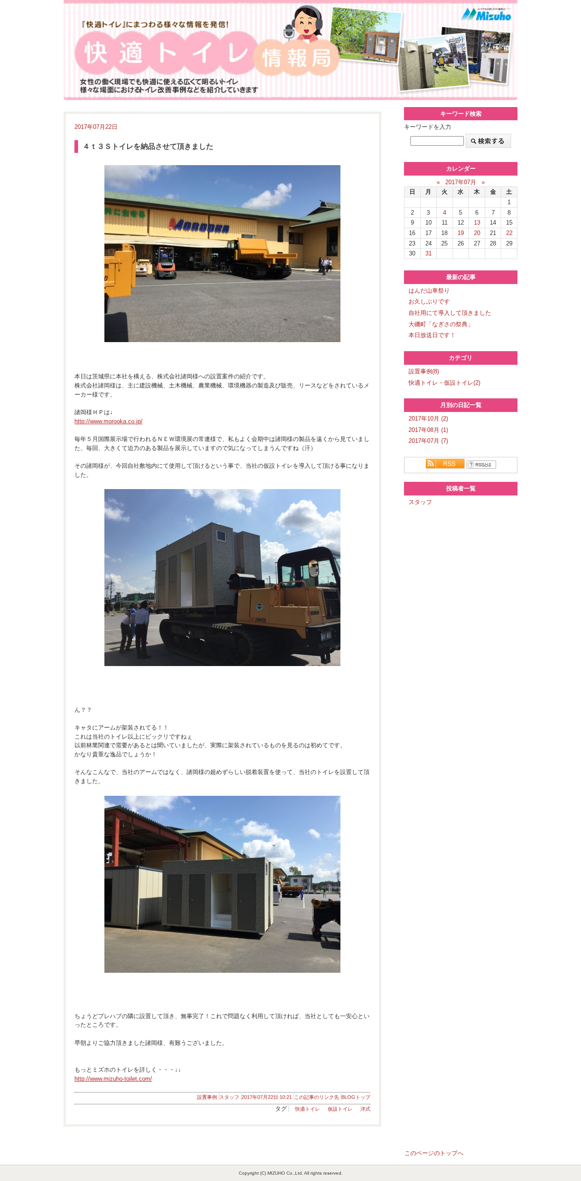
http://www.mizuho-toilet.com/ (113, 1078)
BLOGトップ (355, 1097)
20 (477, 233)
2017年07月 (460, 182)
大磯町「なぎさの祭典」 (441, 324)
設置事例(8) (424, 371)
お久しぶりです (429, 301)
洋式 (365, 1109)
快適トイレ (307, 1109)
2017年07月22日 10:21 (266, 1097)
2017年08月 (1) (428, 429)
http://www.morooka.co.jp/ (108, 421)
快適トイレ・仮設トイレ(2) (444, 382)
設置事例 (207, 1097)
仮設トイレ (340, 1109)
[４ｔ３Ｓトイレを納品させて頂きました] (222, 253)
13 (477, 222)
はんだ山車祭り (429, 290)
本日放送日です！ (432, 335)
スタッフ (229, 1097)
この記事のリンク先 (316, 1097)
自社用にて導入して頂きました (450, 312)
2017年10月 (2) (428, 418)
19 (461, 233)
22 (509, 233)
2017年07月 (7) (428, 440)
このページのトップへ (433, 1153)
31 (428, 253)
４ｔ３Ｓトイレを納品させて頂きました (148, 146)
